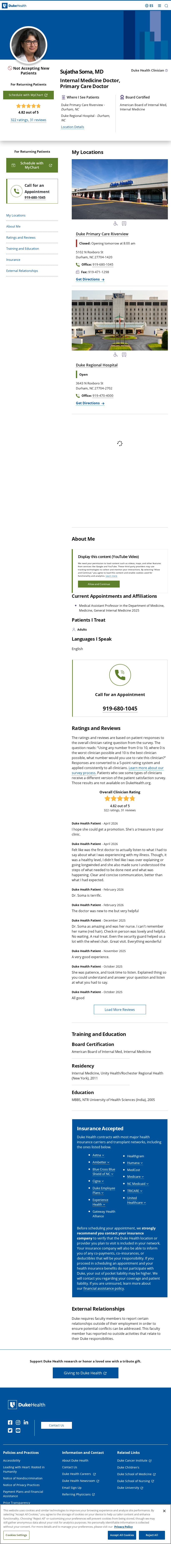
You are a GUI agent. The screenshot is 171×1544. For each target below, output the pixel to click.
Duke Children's (128, 1467)
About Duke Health (75, 1460)
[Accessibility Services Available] (116, 224)
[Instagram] (19, 1423)
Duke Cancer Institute (132, 1460)
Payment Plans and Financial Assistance (23, 1494)
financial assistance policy (103, 1288)
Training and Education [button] (22, 248)
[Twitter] (11, 1431)
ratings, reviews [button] (28, 120)
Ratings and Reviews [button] (20, 237)
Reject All (152, 1535)
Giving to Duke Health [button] (83, 1372)
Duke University (128, 1488)
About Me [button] (13, 226)
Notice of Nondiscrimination (23, 1478)
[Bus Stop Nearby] (124, 224)
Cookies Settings (16, 1535)
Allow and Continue (99, 584)
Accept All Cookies (122, 1535)
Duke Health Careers (77, 1474)
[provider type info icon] (166, 71)
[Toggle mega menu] (159, 6)
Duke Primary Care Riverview (102, 233)
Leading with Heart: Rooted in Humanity (24, 1469)
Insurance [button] (13, 259)
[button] (149, 6)
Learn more (111, 575)
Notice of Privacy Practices (21, 1485)
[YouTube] (19, 1431)
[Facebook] (11, 1423)
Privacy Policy (123, 1527)
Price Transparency (16, 1503)
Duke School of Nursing (133, 1481)
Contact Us (56, 1425)
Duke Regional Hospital (97, 364)
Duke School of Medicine (134, 1474)
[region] (85, 1524)
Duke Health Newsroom (78, 1481)
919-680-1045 (120, 708)
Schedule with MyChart (26, 95)
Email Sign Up (72, 1488)
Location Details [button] (72, 127)
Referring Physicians (76, 1494)
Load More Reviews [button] (120, 1009)
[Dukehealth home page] (21, 5)
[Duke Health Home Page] (27, 1404)
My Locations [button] (15, 215)
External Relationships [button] (22, 271)
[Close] (164, 1511)
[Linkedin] (27, 1423)
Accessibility (11, 1460)
